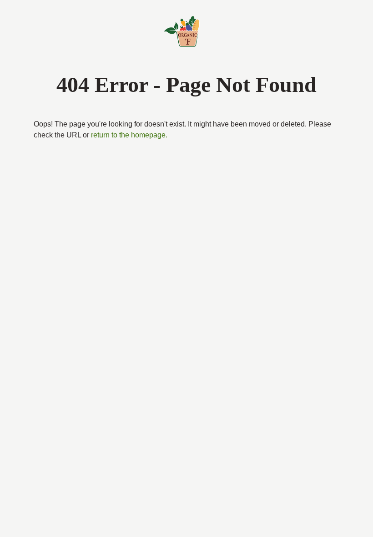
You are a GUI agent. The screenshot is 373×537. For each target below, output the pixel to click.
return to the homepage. (164, 135)
